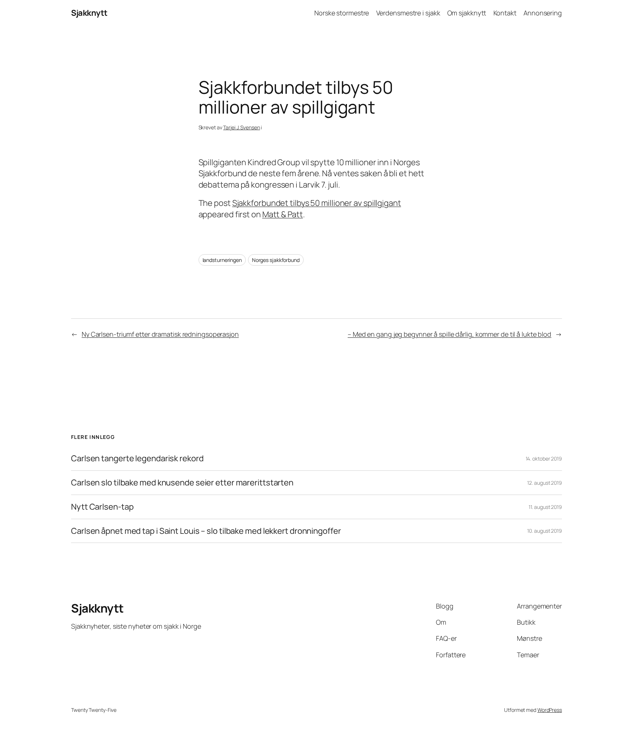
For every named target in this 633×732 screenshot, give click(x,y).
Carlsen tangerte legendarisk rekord (137, 458)
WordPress (549, 709)
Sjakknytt (89, 12)
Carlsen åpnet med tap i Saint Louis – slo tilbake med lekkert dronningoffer (206, 531)
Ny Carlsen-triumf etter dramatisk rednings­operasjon (160, 334)
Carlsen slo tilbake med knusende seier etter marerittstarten (182, 482)
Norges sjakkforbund (276, 259)
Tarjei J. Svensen (241, 127)
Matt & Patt (282, 214)
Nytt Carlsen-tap (102, 506)
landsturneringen (222, 259)
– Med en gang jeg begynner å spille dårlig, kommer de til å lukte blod (449, 334)
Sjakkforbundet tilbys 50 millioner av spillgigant (316, 202)
